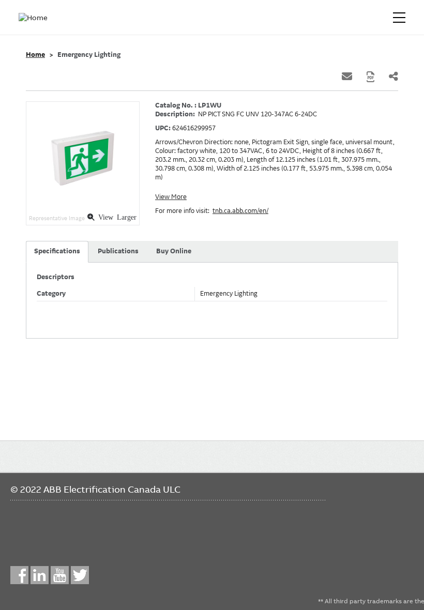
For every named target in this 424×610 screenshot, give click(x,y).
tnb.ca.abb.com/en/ (240, 211)
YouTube (60, 575)
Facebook (19, 575)
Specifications (57, 251)
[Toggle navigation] (399, 17)
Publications (118, 251)
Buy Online (173, 251)
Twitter (80, 575)
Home (35, 54)
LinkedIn (40, 575)
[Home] (35, 17)
